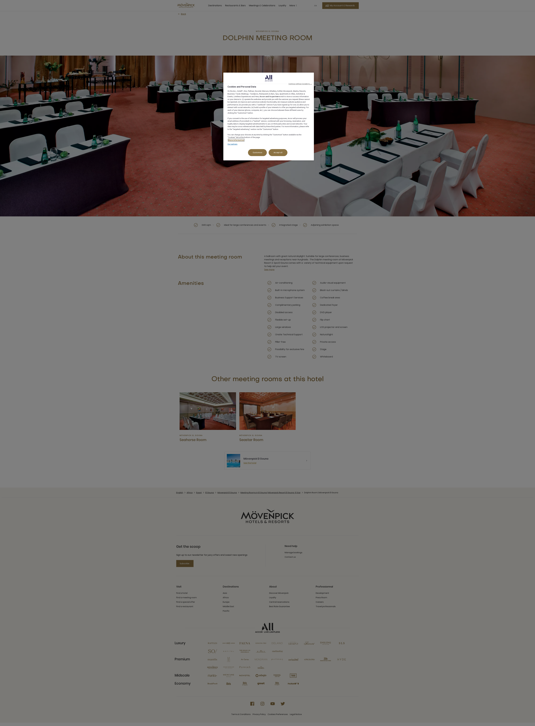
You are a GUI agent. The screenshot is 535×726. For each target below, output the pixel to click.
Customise (257, 152)
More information (236, 140)
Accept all (278, 152)
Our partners (232, 144)
